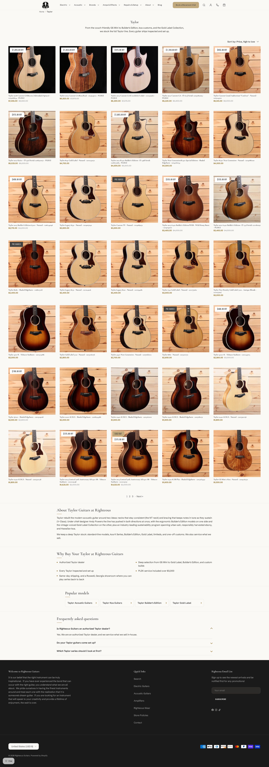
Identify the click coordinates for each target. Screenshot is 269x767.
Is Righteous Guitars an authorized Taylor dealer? (83, 628)
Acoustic (78, 5)
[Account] (211, 5)
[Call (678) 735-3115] (217, 5)
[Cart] (224, 5)
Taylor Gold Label (182, 602)
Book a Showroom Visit (186, 5)
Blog (160, 5)
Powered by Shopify (39, 755)
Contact (138, 722)
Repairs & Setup (131, 5)
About (148, 5)
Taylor (49, 12)
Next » (140, 496)
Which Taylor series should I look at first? (79, 651)
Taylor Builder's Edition (149, 602)
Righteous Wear (142, 708)
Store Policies (141, 715)
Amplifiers (139, 700)
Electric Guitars (141, 686)
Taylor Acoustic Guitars (80, 602)
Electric (63, 5)
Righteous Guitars (22, 755)
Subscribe (220, 699)
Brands (92, 5)
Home (41, 12)
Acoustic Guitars (142, 693)
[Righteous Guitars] (45, 5)
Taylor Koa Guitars (112, 602)
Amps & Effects (110, 5)
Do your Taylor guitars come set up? (76, 642)
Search (137, 678)
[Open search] (204, 5)
